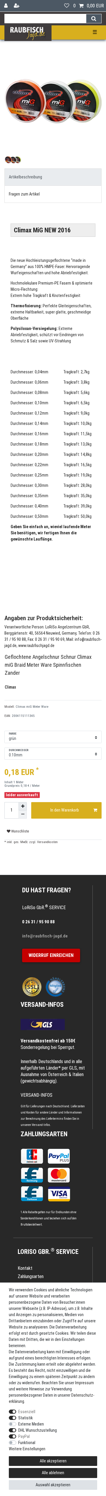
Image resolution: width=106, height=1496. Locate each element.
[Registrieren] (17, 6)
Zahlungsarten (44, 1134)
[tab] (53, 177)
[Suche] (94, 18)
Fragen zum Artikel (24, 194)
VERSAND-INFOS (42, 1004)
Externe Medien (31, 1424)
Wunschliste (19, 831)
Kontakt (25, 1268)
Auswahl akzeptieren (53, 1484)
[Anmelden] (6, 6)
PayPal (24, 1436)
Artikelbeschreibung (25, 177)
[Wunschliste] (66, 6)
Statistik (25, 1417)
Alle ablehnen (53, 1472)
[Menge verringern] (23, 814)
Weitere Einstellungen (27, 1448)
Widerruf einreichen (51, 955)
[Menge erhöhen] (23, 806)
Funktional (26, 1442)
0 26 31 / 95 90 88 (38, 921)
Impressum (84, 1382)
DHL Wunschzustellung (37, 1430)
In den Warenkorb (64, 810)
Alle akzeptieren (53, 1461)
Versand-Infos (41, 1125)
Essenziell (26, 1411)
